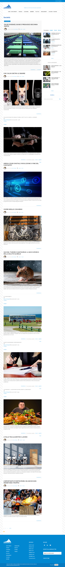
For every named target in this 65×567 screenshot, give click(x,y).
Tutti (52, 58)
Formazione (16, 545)
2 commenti (39, 69)
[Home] (7, 6)
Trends (22, 168)
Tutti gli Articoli (31, 558)
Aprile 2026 (31, 548)
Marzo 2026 (31, 550)
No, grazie (52, 564)
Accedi (36, 159)
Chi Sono (8, 557)
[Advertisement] (52, 22)
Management (44, 11)
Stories (16, 549)
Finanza (20, 11)
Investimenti (14, 11)
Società (32, 11)
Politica (37, 11)
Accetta (56, 564)
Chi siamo (51, 11)
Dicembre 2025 (32, 556)
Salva (40, 162)
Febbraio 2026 (31, 552)
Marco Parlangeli (15, 29)
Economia (26, 11)
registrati (40, 159)
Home (9, 11)
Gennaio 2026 (31, 554)
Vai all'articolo (33, 70)
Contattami (46, 558)
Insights (24, 29)
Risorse (55, 11)
